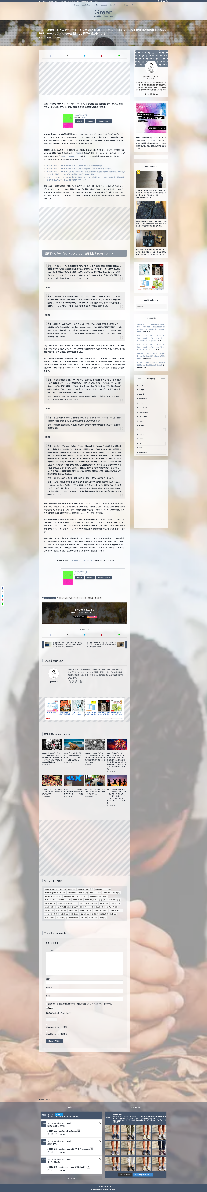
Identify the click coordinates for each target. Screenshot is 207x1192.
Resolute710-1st (112, 900)
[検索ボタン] (132, 4)
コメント (50, 950)
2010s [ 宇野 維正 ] (80, 115)
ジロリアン (77, 907)
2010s (79, 153)
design (141, 389)
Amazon (90, 121)
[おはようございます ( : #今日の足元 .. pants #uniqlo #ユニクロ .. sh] (128, 1164)
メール (49, 987)
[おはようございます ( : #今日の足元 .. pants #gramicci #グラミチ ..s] (112, 1148)
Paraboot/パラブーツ (98, 896)
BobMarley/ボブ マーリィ (55, 893)
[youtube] (164, 1)
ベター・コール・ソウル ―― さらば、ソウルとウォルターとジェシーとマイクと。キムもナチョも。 (151, 338)
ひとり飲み (50, 903)
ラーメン (73, 910)
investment (143, 412)
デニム (99, 907)
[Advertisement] (84, 79)
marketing (143, 416)
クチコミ (115, 903)
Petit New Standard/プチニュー (58, 900)
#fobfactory (69, 1131)
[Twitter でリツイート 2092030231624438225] (53, 1170)
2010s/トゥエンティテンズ (81, 560)
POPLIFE (77, 900)
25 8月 (69, 1141)
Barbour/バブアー (103, 889)
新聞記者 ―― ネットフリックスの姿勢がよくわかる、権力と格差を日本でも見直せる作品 (151, 356)
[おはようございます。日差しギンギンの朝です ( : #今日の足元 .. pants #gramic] (143, 1148)
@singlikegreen (59, 1123)
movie (49, 37)
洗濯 (113, 914)
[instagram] (158, 1)
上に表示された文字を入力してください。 (60, 1013)
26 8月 (69, 1123)
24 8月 (69, 1159)
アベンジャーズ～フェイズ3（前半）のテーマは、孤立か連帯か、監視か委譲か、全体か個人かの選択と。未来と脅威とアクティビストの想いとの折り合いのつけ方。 (86, 172)
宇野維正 (90, 598)
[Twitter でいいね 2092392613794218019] (57, 1152)
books (43, 37)
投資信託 (85, 914)
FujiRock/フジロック (111, 893)
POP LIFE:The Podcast (69, 156)
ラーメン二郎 (86, 910)
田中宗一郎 (98, 598)
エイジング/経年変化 (88, 903)
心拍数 (74, 914)
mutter (141, 434)
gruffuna (54, 681)
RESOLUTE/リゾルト (93, 900)
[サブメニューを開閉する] (164, 416)
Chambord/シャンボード (78, 893)
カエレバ (83, 117)
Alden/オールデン (85, 889)
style (140, 443)
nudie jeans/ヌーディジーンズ (75, 896)
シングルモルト (63, 907)
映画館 (104, 914)
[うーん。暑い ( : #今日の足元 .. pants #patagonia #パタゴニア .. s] (159, 1132)
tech (140, 448)
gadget (141, 403)
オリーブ (104, 903)
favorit (141, 394)
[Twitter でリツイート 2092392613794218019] (53, 1152)
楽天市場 (79, 121)
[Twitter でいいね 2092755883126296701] (57, 1134)
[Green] (103, 13)
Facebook (95, 893)
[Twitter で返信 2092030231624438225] (49, 1170)
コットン (49, 907)
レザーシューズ (116, 910)
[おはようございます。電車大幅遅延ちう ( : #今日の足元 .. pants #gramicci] (143, 1164)
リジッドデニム (100, 910)
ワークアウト (51, 914)
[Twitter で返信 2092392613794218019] (49, 1152)
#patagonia (69, 1167)
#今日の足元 (52, 1131)
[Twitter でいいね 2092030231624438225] (57, 1170)
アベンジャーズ (81, 598)
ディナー (89, 907)
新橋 (95, 914)
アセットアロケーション (68, 903)
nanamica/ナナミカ (53, 896)
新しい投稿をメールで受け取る (56, 1034)
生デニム (49, 918)
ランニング (61, 910)
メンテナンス (112, 907)
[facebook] (152, 1)
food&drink (143, 398)
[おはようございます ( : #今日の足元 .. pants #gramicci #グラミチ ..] (112, 1132)
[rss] (166, 1)
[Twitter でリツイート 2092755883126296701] (53, 1134)
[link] (69, 681)
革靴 (103, 918)
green (50, 1123)
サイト (48, 996)
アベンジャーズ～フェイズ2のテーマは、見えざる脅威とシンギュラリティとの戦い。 (80, 168)
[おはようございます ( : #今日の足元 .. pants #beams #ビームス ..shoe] (128, 1148)
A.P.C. (71, 889)
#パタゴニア (80, 1167)
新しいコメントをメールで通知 (56, 1027)
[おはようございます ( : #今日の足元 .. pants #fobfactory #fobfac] (128, 1132)
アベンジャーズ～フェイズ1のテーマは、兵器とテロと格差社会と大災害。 (75, 165)
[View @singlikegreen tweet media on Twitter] (78, 1130)
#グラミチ (77, 1149)
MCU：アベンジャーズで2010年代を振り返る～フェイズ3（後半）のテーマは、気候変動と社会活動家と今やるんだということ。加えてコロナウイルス (85, 178)
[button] (50, 56)
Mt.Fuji (141, 425)
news (141, 439)
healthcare (143, 407)
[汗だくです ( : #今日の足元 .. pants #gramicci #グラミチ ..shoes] (143, 1132)
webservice (143, 452)
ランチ (49, 910)
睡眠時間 (73, 918)
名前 (48, 979)
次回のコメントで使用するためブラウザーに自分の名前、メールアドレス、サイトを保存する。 (80, 1004)
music (141, 430)
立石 (84, 918)
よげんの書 (150, 140)
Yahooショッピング (104, 121)
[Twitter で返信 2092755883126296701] (49, 1134)
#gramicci (68, 1149)
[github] (161, 1)
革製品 (93, 918)
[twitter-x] (155, 1)
